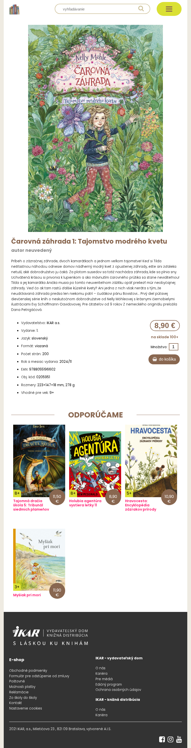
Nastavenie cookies (25, 708)
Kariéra (101, 673)
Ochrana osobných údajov (118, 689)
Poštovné (17, 681)
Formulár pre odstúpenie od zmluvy (39, 676)
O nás (100, 668)
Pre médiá (104, 679)
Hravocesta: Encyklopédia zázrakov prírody (140, 505)
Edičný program (109, 684)
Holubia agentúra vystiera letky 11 (85, 503)
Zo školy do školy (23, 697)
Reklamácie (19, 692)
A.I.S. (107, 729)
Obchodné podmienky (28, 670)
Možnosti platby (22, 686)
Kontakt (15, 703)
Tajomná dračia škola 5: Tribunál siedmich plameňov (31, 505)
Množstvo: (159, 347)
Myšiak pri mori (27, 595)
